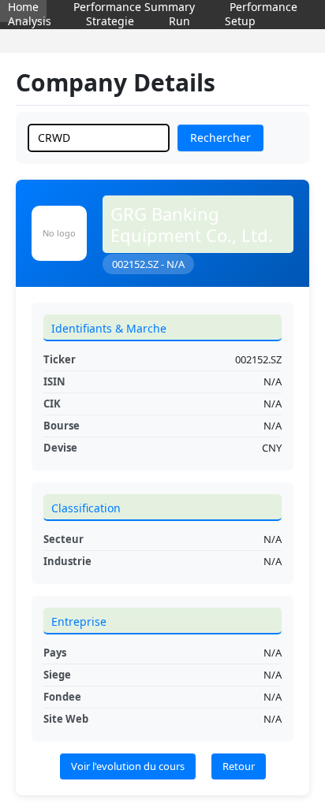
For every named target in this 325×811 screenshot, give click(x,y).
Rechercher (220, 137)
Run (179, 20)
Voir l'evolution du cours (128, 766)
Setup (240, 20)
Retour (238, 766)
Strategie (110, 20)
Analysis (29, 20)
